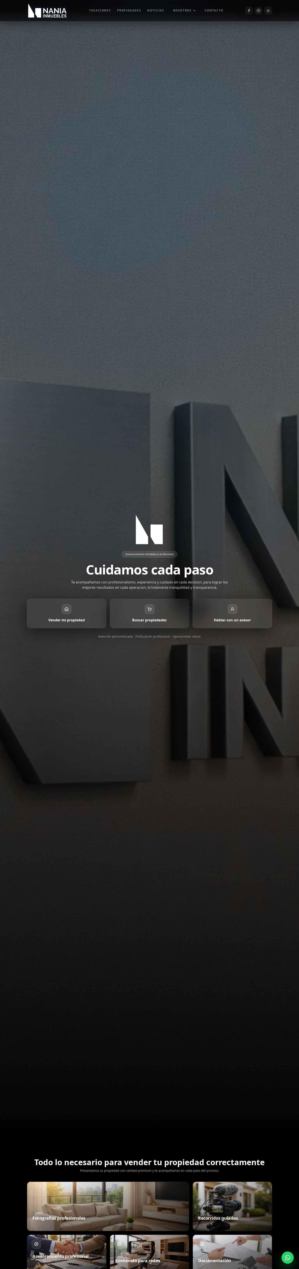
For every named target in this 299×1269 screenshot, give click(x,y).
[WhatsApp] (268, 10)
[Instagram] (258, 10)
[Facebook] (249, 10)
